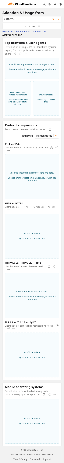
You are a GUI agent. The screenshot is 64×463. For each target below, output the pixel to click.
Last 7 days (34, 26)
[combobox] (26, 19)
